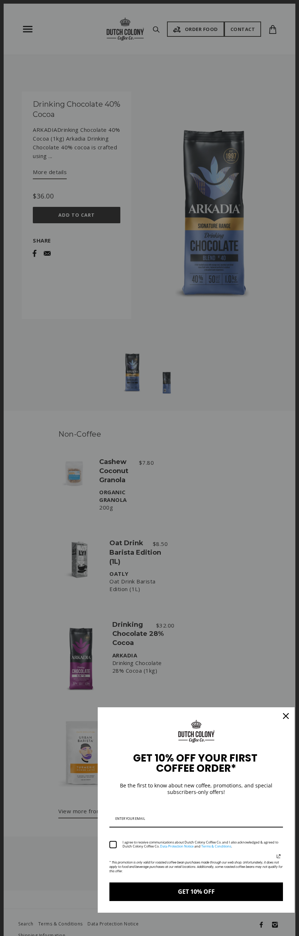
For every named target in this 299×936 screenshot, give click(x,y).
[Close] (286, 716)
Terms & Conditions (216, 846)
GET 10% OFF (196, 892)
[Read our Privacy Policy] (278, 856)
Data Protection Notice (177, 846)
